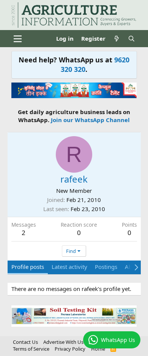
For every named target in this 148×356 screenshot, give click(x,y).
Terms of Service (31, 348)
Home (98, 348)
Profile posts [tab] (27, 266)
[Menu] (18, 38)
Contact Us (25, 342)
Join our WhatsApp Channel (90, 120)
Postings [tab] (106, 266)
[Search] (131, 39)
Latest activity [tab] (69, 266)
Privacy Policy (70, 348)
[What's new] (116, 39)
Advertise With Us (63, 342)
